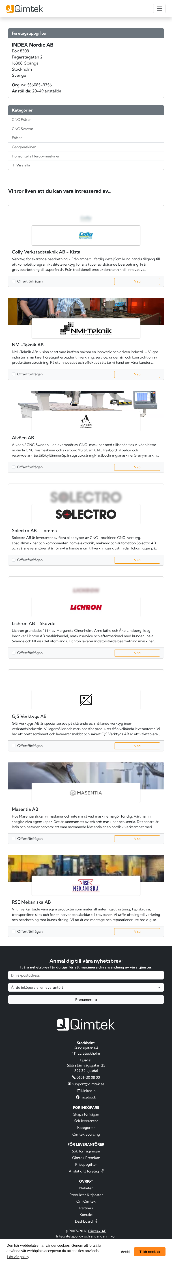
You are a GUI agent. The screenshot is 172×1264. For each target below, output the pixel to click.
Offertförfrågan (30, 281)
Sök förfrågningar (86, 1151)
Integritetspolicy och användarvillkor (86, 1236)
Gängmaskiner (24, 147)
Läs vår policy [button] (18, 1257)
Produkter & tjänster (86, 1194)
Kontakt (86, 1214)
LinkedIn (87, 1090)
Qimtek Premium (86, 1157)
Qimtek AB (97, 1231)
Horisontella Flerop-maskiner (36, 156)
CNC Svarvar (22, 128)
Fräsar (17, 137)
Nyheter (86, 1188)
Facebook (88, 1097)
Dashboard (84, 1221)
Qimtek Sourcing (86, 1134)
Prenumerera (86, 999)
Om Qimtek (86, 1201)
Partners (86, 1208)
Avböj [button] (125, 1251)
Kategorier (86, 1127)
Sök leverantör (86, 1120)
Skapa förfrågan (86, 1114)
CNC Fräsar (21, 119)
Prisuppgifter (86, 1164)
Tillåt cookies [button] (150, 1251)
